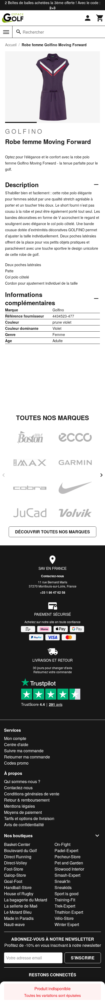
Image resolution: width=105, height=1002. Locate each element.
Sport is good (66, 894)
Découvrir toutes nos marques (52, 532)
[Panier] (100, 18)
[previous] (3, 475)
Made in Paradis (19, 918)
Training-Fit (65, 900)
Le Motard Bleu (18, 912)
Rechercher (33, 32)
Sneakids (63, 887)
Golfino (24, 131)
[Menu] (6, 32)
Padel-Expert (66, 850)
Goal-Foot (13, 881)
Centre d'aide (16, 744)
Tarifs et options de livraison (29, 818)
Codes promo (16, 763)
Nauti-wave (14, 924)
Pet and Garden (69, 863)
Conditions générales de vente (31, 794)
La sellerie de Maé (20, 906)
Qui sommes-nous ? (22, 781)
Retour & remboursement (26, 800)
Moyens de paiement (23, 812)
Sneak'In (62, 881)
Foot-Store (13, 869)
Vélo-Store (64, 918)
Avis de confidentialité (24, 824)
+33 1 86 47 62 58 (52, 592)
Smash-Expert (67, 875)
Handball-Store (18, 887)
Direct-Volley (15, 863)
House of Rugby (18, 894)
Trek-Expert (65, 906)
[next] (101, 475)
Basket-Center (17, 844)
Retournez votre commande (52, 672)
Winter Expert (67, 924)
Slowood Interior (69, 869)
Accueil (11, 44)
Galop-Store (15, 875)
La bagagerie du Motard (25, 900)
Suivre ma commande (24, 751)
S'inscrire (83, 958)
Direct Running (17, 857)
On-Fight (62, 844)
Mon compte (15, 738)
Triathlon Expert (69, 912)
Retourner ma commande (27, 757)
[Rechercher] (19, 32)
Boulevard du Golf (20, 850)
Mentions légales (19, 806)
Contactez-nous (52, 576)
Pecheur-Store (68, 857)
